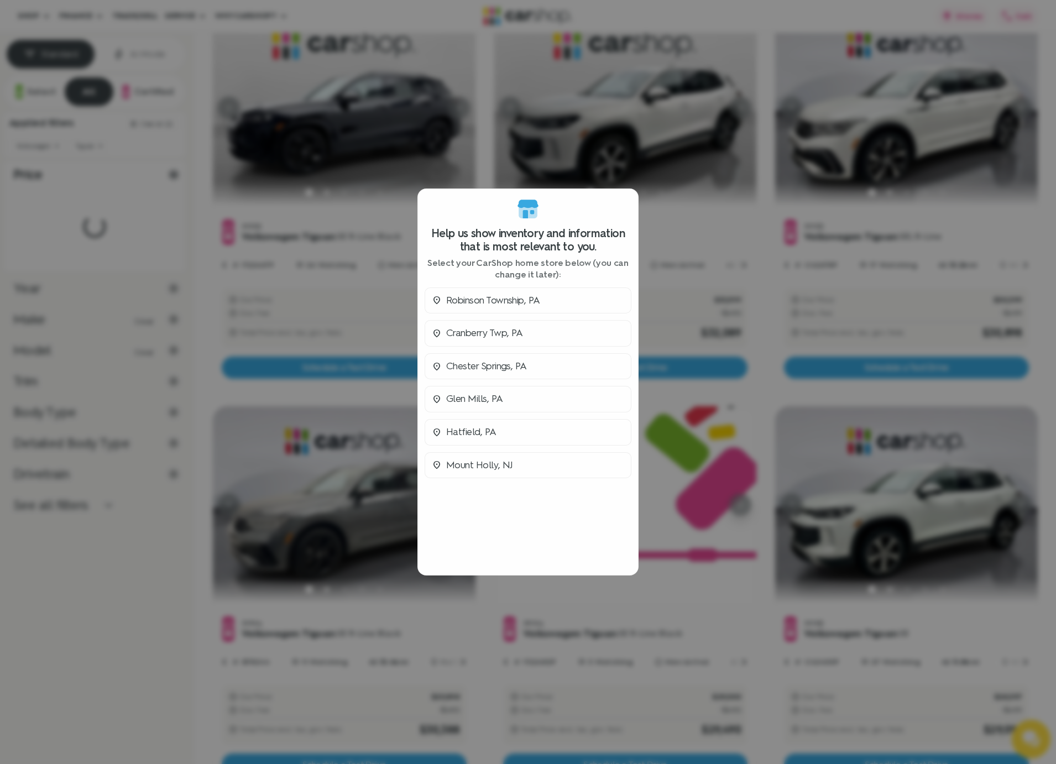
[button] (528, 300)
